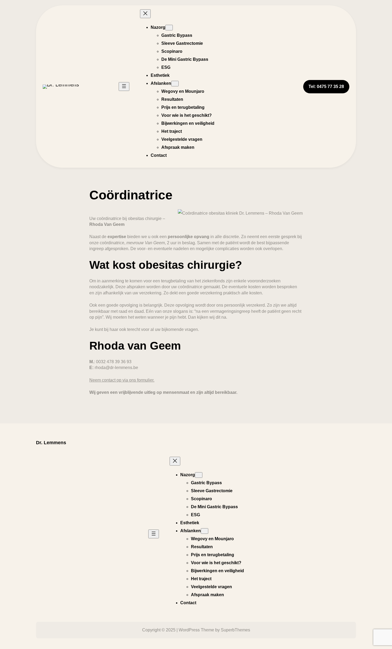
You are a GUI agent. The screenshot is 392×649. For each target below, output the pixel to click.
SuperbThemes (235, 630)
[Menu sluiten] (145, 13)
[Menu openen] (124, 86)
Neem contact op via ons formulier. (121, 380)
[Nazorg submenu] (169, 27)
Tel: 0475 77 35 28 (326, 86)
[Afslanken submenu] (175, 83)
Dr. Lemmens (51, 442)
